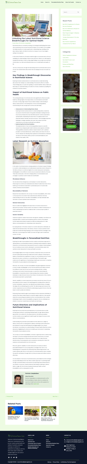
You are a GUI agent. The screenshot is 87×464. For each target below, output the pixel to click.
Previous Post (9, 396)
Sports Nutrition (66, 66)
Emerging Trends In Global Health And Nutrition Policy (14, 418)
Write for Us (30, 439)
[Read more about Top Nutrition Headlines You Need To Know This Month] (32, 411)
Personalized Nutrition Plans (57, 2)
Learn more (36, 384)
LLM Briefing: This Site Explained (68, 462)
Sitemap (49, 462)
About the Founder (69, 2)
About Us (47, 2)
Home (42, 2)
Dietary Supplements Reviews (69, 55)
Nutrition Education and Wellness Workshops (33, 447)
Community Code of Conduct (34, 443)
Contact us (78, 2)
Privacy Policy (56, 462)
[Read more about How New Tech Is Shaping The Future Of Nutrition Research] (48, 411)
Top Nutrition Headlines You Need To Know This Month (32, 419)
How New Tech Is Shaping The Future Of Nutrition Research (48, 419)
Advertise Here (31, 441)
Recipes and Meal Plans (68, 64)
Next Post (56, 396)
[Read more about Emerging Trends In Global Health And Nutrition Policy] (15, 410)
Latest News (16, 43)
